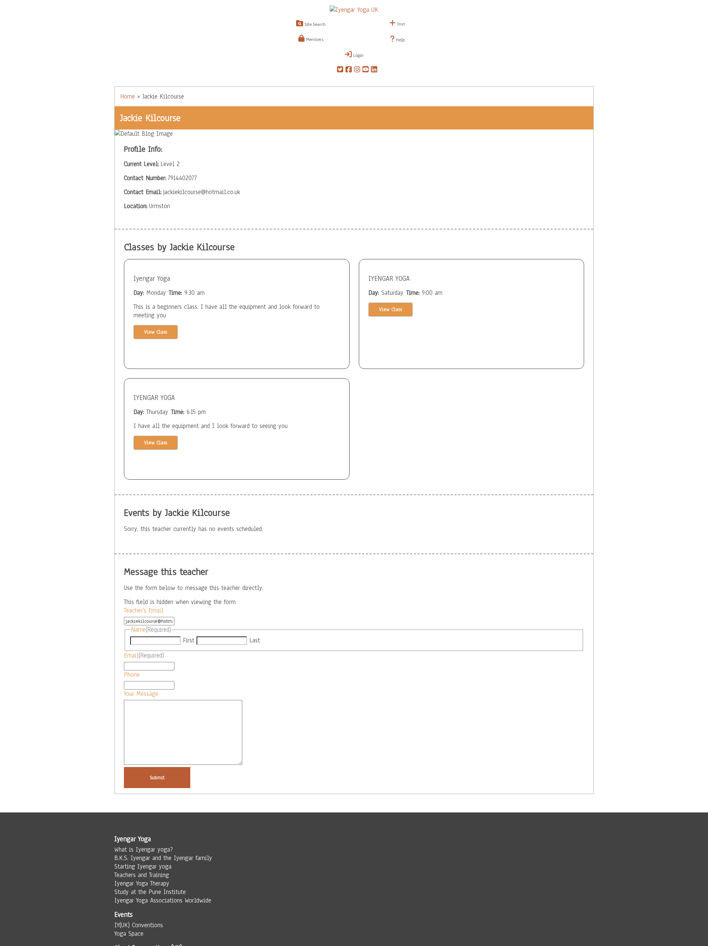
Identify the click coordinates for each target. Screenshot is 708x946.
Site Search (314, 24)
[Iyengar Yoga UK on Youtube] (365, 70)
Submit (157, 777)
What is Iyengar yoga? (143, 849)
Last (254, 640)
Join (400, 24)
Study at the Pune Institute (150, 892)
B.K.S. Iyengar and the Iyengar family (163, 858)
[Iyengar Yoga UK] (354, 10)
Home (127, 96)
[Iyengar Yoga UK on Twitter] (340, 70)
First (188, 640)
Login (358, 55)
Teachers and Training (141, 875)
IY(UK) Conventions (138, 925)
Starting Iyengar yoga (142, 866)
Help (400, 40)
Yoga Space (128, 933)
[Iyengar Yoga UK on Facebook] (349, 70)
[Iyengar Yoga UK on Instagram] (357, 70)
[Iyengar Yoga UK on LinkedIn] (374, 70)
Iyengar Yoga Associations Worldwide (162, 900)
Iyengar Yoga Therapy (141, 883)
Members (314, 39)
